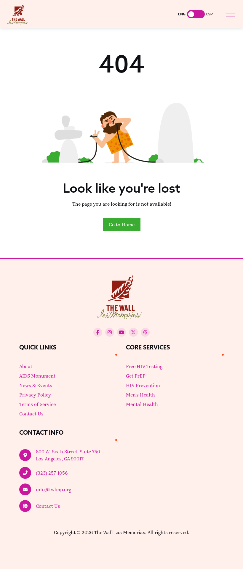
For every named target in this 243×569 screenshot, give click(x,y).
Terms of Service (37, 404)
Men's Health (140, 394)
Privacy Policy (35, 394)
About (25, 366)
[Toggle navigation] (230, 14)
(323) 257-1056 (52, 473)
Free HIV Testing (144, 366)
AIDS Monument (37, 376)
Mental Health (142, 404)
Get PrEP (136, 376)
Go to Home (122, 224)
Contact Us (31, 413)
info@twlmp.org (53, 489)
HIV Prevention (143, 385)
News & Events (35, 385)
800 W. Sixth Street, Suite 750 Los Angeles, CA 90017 (68, 455)
